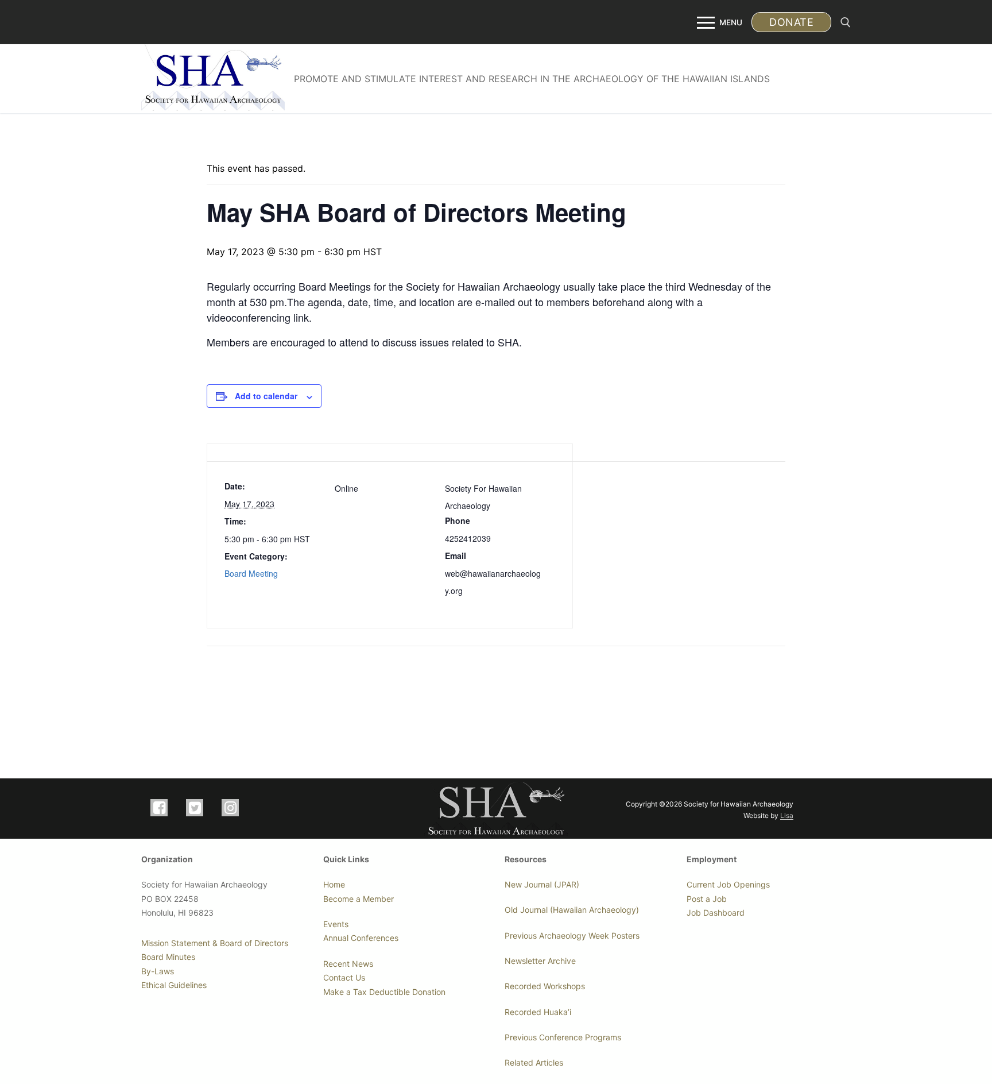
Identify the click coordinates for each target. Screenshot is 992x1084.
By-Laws (157, 971)
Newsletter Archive (540, 961)
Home (334, 884)
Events (335, 924)
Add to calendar (266, 396)
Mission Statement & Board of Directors (214, 943)
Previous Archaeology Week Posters (572, 935)
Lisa (786, 815)
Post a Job (707, 899)
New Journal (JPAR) (542, 884)
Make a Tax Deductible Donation (384, 992)
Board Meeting (251, 573)
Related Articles (534, 1062)
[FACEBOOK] (159, 807)
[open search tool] (845, 22)
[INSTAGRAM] (230, 807)
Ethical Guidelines (174, 985)
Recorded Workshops (545, 986)
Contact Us (344, 977)
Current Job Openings (728, 884)
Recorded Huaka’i (538, 1012)
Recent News (348, 964)
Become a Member (358, 899)
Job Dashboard (716, 912)
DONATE (791, 22)
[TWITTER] (194, 807)
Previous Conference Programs (563, 1037)
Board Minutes (168, 957)
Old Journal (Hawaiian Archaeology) (572, 910)
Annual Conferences (360, 938)
